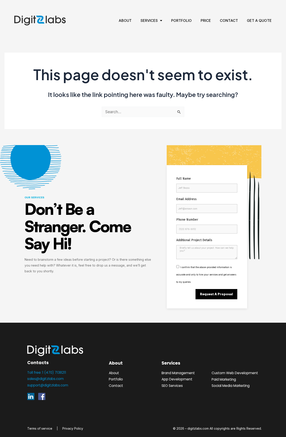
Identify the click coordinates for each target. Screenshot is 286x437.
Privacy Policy (72, 428)
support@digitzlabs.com (47, 385)
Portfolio (181, 20)
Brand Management (178, 373)
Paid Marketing (224, 379)
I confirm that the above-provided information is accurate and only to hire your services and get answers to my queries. (206, 274)
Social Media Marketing (231, 385)
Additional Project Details (194, 240)
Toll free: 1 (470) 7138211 (46, 372)
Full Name (183, 179)
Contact (229, 20)
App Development (177, 379)
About (125, 20)
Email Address (186, 199)
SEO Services (172, 385)
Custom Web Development (235, 373)
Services (149, 20)
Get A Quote (259, 20)
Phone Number (187, 220)
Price (206, 20)
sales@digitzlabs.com (45, 378)
